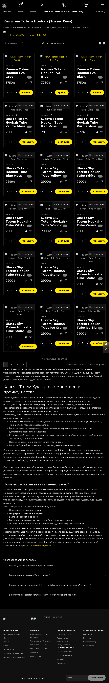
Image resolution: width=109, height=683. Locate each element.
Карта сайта (88, 646)
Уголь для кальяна (38, 648)
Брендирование (64, 645)
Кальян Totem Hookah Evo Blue (53, 72)
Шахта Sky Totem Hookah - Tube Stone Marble (89, 276)
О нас (6, 638)
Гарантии (87, 634)
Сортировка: (11, 43)
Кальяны (34, 12)
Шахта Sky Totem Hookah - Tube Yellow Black (54, 173)
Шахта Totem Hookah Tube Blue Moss (17, 171)
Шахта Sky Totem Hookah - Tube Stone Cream (18, 329)
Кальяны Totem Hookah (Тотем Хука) (63, 12)
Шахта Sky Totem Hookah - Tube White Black (89, 173)
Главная (7, 12)
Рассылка (61, 663)
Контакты (87, 638)
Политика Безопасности (14, 657)
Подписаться (96, 677)
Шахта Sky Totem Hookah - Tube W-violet (54, 221)
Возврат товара (90, 642)
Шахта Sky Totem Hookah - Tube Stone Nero (54, 272)
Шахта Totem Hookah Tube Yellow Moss (17, 122)
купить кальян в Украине (38, 545)
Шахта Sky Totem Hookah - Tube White (18, 221)
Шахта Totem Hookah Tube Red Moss (52, 122)
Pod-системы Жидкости (40, 641)
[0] (86, 5)
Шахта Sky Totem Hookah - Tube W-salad (89, 221)
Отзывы (6, 642)
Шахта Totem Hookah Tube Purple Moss (88, 122)
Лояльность (8, 649)
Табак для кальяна (38, 645)
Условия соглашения (13, 653)
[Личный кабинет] (41, 5)
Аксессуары (35, 656)
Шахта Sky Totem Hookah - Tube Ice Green (54, 323)
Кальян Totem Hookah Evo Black (88, 72)
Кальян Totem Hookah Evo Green (17, 72)
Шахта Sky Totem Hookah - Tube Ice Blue (89, 323)
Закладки (61, 659)
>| (24, 364)
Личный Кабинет (64, 651)
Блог (5, 646)
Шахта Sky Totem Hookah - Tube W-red (18, 270)
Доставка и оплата (11, 634)
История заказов (64, 655)
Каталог (20, 12)
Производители (64, 634)
